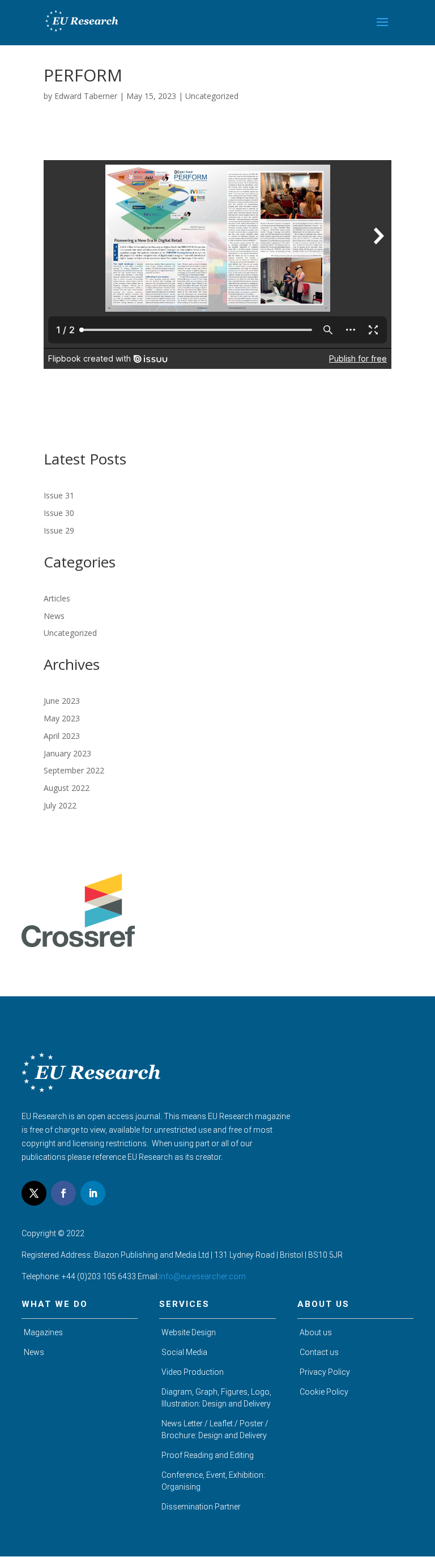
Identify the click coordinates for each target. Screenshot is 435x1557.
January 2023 (67, 753)
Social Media (184, 1352)
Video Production (192, 1372)
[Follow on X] (34, 1193)
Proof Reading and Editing (207, 1455)
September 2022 (74, 770)
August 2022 (66, 787)
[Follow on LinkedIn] (92, 1193)
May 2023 (62, 718)
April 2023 (62, 735)
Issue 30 (59, 512)
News (54, 615)
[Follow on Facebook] (63, 1193)
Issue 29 (59, 530)
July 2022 (60, 805)
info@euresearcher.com (202, 1276)
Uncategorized (211, 96)
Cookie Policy (324, 1391)
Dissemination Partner (201, 1506)
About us (316, 1332)
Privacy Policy (325, 1372)
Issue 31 (59, 495)
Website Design (188, 1332)
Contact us (319, 1352)
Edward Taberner (85, 96)
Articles (57, 598)
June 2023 (62, 700)
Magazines (43, 1332)
